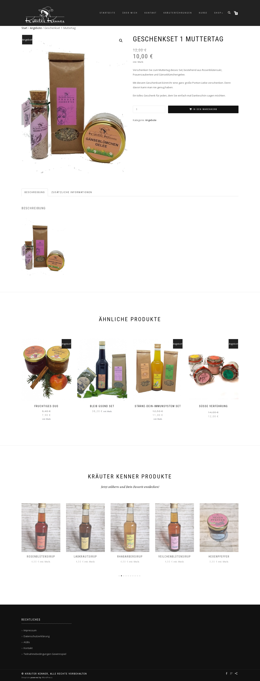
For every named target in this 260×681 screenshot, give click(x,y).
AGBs (27, 642)
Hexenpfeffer (219, 556)
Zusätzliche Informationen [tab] (71, 192)
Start (24, 28)
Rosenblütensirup (41, 556)
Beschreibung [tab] (35, 192)
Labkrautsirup (85, 556)
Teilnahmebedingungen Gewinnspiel (45, 654)
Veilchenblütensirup (174, 556)
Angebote (36, 28)
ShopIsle (26, 677)
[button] (120, 40)
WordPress (47, 677)
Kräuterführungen (177, 13)
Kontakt (150, 13)
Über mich (130, 13)
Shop (217, 13)
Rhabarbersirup (130, 556)
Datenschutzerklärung (36, 636)
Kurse (203, 13)
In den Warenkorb (205, 109)
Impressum (30, 630)
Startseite (108, 13)
